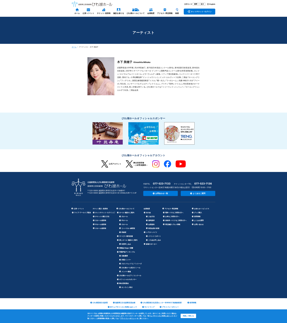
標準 (195, 4)
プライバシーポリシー (128, 318)
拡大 (202, 4)
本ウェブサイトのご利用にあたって (160, 316)
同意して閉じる (188, 316)
